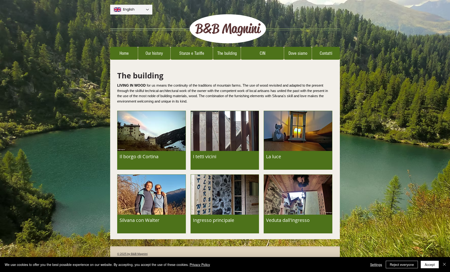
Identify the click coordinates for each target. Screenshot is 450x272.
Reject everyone (402, 264)
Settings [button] (376, 264)
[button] (151, 140)
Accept (430, 264)
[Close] (444, 264)
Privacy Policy (200, 264)
